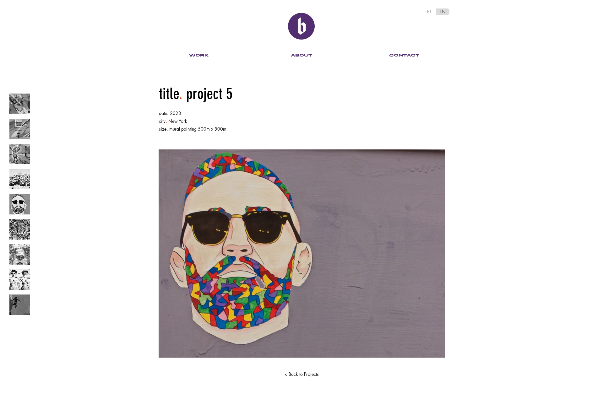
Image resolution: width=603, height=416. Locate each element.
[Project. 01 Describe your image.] (19, 104)
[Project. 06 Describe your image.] (19, 229)
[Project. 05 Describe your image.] (19, 204)
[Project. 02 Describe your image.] (19, 129)
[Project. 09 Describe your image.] (19, 304)
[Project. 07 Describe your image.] (19, 254)
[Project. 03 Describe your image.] (19, 154)
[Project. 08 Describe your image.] (19, 279)
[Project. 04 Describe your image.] (19, 179)
